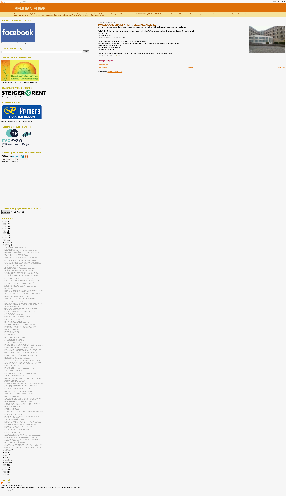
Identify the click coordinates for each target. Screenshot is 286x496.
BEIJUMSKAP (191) (9, 334)
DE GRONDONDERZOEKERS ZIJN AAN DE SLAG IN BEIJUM (21, 252)
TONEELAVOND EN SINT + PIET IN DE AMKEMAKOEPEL (127, 24)
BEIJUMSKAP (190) (9, 386)
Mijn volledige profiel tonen (9, 490)
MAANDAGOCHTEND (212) (12, 319)
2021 (5, 228)
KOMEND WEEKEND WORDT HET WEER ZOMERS (19, 347)
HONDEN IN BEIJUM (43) (11, 396)
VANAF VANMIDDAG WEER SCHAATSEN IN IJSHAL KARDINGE (22, 403)
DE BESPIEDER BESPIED (11, 331)
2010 (5, 469)
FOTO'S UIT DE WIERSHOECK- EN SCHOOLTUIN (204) (20, 373)
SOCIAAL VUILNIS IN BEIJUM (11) (14, 342)
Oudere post (281, 68)
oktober (7, 246)
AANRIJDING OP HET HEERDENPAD (14, 380)
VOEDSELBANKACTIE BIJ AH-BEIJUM (15, 247)
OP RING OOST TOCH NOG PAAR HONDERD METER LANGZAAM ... (24, 444)
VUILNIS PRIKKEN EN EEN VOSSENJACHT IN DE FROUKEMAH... (23, 362)
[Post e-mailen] (118, 55)
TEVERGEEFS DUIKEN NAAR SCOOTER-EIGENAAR (19, 372)
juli (5, 452)
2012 (5, 466)
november (8, 244)
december (8, 242)
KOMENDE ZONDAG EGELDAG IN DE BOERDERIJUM (19, 311)
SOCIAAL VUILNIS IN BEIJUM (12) (14, 318)
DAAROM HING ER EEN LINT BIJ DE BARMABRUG (18, 404)
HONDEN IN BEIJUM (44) (11, 329)
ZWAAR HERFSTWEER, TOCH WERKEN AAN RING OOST (21, 308)
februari (7, 460)
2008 (5, 473)
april (6, 457)
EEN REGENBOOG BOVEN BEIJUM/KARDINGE (18, 377)
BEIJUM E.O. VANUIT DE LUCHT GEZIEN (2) (17, 388)
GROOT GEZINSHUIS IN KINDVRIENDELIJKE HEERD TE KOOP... (23, 447)
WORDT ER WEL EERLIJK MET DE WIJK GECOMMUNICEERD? (22, 439)
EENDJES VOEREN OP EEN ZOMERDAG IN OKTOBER (20, 328)
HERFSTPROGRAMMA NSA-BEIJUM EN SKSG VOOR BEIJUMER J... (23, 436)
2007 (5, 474)
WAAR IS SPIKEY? (9, 313)
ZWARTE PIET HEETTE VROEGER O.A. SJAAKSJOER (19, 298)
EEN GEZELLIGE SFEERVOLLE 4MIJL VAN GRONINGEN (20, 368)
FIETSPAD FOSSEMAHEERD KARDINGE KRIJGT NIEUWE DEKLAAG (23, 383)
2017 (5, 235)
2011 (5, 467)
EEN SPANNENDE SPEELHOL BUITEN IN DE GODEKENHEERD (22, 350)
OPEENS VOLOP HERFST (11, 408)
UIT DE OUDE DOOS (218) (12, 406)
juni (6, 454)
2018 (5, 234)
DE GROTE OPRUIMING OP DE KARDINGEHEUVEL (19, 344)
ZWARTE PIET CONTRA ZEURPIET (14, 341)
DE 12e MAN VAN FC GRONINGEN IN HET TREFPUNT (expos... (22, 364)
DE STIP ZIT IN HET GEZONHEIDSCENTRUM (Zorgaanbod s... (22, 416)
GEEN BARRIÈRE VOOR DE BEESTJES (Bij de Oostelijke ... (21, 260)
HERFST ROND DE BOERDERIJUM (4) (15, 295)
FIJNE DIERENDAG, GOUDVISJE (13, 427)
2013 (5, 464)
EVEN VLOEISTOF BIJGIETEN (13, 414)
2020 (5, 230)
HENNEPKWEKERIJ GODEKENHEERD (15, 357)
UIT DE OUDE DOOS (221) (12, 267)
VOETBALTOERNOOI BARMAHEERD (14, 419)
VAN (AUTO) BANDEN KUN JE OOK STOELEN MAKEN (19, 269)
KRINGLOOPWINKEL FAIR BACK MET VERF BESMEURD (20, 355)
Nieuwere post (102, 68)
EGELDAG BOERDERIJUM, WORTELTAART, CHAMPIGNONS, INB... (23, 290)
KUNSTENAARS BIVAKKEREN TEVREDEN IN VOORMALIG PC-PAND (23, 346)
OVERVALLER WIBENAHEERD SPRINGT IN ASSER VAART (21, 385)
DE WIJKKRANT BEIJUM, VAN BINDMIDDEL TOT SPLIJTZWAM (22, 251)
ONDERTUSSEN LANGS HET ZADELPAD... (16, 255)
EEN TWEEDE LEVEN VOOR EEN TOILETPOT (17, 259)
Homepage (191, 68)
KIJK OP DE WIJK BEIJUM (11, 409)
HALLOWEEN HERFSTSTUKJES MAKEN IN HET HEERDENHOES (22, 349)
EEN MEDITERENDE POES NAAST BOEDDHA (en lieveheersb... (22, 262)
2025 (5, 221)
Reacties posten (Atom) (115, 72)
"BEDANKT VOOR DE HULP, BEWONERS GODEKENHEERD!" (21, 395)
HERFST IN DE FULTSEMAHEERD (14, 321)
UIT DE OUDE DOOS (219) (12, 354)
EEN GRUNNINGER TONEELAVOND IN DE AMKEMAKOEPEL (21, 280)
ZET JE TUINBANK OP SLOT (12, 306)
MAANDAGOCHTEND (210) (12, 418)
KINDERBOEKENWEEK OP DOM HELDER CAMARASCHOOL (21, 445)
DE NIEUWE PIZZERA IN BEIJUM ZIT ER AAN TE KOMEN (20, 305)
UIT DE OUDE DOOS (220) (12, 309)
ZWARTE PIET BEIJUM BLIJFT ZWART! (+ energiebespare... (21, 257)
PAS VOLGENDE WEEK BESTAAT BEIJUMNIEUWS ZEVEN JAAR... (23, 422)
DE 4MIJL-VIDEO (9, 367)
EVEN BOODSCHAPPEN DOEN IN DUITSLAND (17, 300)
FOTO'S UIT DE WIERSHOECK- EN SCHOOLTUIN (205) (20, 326)
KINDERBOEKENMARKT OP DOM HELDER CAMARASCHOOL (22, 437)
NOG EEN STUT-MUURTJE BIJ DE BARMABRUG (18, 391)
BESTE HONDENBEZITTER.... (12, 332)
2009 (5, 471)
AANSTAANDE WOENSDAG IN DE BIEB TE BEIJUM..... (19, 413)
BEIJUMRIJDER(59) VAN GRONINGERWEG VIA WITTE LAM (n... (22, 360)
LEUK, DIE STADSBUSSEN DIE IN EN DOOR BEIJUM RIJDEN (21, 421)
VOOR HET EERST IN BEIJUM (13, 339)
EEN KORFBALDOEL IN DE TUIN (13, 301)
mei (6, 455)
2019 (5, 232)
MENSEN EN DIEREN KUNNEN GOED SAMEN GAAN (19, 336)
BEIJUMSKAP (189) (9, 431)
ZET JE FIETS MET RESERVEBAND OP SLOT (17, 265)
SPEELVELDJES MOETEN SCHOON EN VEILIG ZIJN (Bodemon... (22, 293)
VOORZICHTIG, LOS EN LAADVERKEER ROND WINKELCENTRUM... (24, 411)
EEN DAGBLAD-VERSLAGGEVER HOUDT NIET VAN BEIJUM (21, 400)
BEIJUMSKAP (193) (9, 249)
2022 (5, 226)
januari (7, 462)
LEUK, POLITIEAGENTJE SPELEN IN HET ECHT (18, 429)
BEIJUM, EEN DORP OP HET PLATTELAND (16, 323)
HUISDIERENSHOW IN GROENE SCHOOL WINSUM (19, 401)
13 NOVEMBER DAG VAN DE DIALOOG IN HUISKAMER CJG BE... (23, 264)
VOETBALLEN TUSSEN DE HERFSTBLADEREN (17, 283)
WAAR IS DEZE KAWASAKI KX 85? (14, 375)
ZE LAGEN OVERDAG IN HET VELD (14, 285)
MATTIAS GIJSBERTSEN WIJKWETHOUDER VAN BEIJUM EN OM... (23, 303)
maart (6, 459)
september (8, 449)
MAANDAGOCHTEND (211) (12, 365)
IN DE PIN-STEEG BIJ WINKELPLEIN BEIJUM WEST (19, 270)
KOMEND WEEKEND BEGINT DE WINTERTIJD (17, 291)
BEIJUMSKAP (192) (9, 288)
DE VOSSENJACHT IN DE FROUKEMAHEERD (17, 359)
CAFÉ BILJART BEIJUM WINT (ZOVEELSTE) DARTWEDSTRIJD (22, 352)
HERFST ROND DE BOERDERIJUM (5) (15, 254)
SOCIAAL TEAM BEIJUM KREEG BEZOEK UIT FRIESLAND (21, 275)
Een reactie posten (103, 64)
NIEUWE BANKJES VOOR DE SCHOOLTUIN (16, 296)
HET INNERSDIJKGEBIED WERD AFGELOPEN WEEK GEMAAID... (23, 378)
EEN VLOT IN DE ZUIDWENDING (13, 314)
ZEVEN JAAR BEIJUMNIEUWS (13, 370)
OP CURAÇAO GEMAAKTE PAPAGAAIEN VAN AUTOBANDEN (21, 273)
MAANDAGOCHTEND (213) (12, 277)
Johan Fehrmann (9, 483)
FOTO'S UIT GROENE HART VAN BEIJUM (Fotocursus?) (20, 324)
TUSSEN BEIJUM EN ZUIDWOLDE (14, 382)
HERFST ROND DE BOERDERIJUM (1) (15, 442)
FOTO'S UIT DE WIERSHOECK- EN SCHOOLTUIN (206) (20, 282)
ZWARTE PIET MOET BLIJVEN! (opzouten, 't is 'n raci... (19, 393)
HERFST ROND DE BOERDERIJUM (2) (15, 390)
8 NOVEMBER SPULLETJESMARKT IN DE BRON (18, 316)
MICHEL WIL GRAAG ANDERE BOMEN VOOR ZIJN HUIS (20, 272)
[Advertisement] (11, 174)
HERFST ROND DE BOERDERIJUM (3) (15, 337)
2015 (5, 239)
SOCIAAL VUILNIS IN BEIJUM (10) (14, 434)
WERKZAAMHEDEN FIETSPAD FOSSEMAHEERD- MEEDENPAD (22, 398)
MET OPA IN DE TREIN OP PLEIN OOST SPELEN (18, 426)
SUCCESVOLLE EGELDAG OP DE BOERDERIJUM (18, 278)
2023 (5, 225)
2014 (5, 241)
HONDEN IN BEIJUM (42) (11, 441)
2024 (5, 223)
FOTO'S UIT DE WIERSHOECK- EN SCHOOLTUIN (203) (20, 424)
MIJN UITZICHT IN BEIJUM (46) (13, 432)
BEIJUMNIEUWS (29, 8)
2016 (5, 237)
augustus (7, 450)
